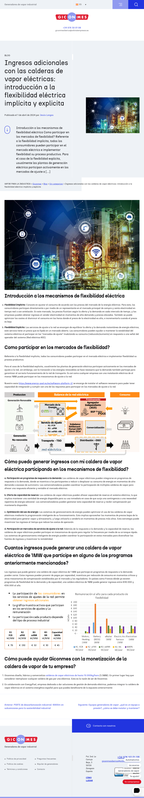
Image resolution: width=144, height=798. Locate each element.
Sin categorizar (56, 184)
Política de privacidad (16, 759)
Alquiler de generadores (47, 764)
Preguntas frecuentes (46, 759)
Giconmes (37, 184)
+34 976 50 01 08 (72, 28)
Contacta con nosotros (104, 726)
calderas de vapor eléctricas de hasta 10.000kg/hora (72, 675)
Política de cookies (15, 764)
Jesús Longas (46, 115)
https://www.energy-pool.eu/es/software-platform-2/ (46, 383)
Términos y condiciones (17, 769)
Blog (45, 184)
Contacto (41, 769)
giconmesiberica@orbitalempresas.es (72, 30)
